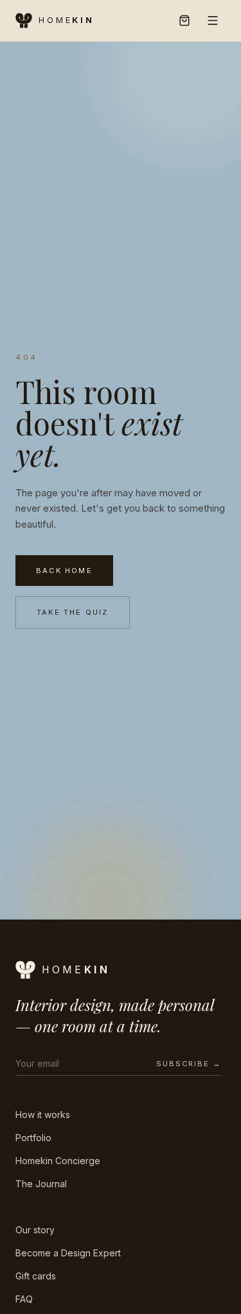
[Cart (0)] (184, 20)
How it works (42, 1114)
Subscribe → (188, 1063)
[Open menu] (213, 20)
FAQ (24, 1299)
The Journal (41, 1183)
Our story (35, 1229)
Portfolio (33, 1137)
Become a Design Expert (68, 1252)
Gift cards (35, 1275)
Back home (64, 570)
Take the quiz (73, 612)
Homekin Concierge (57, 1160)
